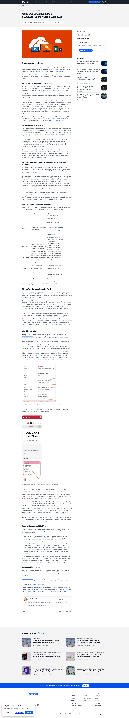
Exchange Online (88, 666)
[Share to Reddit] (70, 611)
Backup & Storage (81, 638)
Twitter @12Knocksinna (37, 584)
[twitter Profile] (58, 22)
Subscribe (85, 685)
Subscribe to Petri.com (94, 1)
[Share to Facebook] (60, 611)
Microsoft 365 (29, 10)
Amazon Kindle (64, 591)
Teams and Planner (27, 579)
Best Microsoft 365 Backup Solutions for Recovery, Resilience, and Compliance (89, 641)
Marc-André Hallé (81, 674)
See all (40, 633)
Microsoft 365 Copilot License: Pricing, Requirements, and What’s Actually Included (46, 655)
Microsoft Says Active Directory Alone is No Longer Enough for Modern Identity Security (88, 95)
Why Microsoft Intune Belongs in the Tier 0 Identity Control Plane (88, 78)
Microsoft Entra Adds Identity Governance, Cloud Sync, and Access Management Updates (88, 87)
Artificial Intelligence (45, 652)
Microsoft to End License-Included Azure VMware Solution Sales (87, 62)
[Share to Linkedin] (67, 611)
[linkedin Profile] (60, 22)
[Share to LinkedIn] (38, 705)
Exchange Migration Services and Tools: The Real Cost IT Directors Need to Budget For (90, 670)
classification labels (27, 336)
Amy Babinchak (36, 674)
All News (80, 58)
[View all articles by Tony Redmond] (26, 599)
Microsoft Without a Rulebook (47, 666)
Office (27, 5)
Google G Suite (58, 71)
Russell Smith (80, 645)
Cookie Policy (7, 712)
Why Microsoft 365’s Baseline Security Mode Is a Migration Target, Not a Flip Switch (47, 670)
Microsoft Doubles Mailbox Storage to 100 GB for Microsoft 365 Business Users (88, 71)
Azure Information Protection (42, 542)
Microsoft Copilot (56, 652)
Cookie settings (97, 714)
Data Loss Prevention (55, 120)
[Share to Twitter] (63, 611)
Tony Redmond (34, 22)
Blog (23, 5)
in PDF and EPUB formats (37, 591)
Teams (59, 76)
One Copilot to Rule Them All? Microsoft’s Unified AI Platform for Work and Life (89, 655)
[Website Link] (55, 22)
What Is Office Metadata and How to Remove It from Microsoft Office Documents (47, 641)
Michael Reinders (37, 645)
